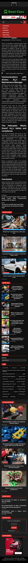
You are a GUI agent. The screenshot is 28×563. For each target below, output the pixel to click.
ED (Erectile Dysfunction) (8, 374)
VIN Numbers (21, 394)
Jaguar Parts (22, 376)
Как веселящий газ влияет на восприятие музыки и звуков (5, 289)
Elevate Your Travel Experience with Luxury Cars (14, 222)
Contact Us (6, 558)
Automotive (6, 25)
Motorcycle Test (21, 386)
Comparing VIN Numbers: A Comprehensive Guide (5, 340)
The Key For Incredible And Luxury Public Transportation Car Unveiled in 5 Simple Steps (13, 205)
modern (23, 384)
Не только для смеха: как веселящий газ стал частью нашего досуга (5, 323)
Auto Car (5, 28)
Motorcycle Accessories (8, 386)
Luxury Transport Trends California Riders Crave (14, 266)
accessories (5, 367)
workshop (12, 396)
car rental (22, 367)
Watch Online (24, 22)
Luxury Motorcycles (20, 379)
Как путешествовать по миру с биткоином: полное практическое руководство (5, 297)
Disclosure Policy (14, 558)
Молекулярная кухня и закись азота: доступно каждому (5, 306)
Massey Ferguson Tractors (9, 384)
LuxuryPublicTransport (8, 381)
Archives (4, 358)
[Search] (21, 22)
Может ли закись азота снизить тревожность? (5, 314)
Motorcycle (6, 32)
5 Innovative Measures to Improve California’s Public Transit (14, 244)
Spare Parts (6, 34)
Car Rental (5, 30)
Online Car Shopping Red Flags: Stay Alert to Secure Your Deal (5, 348)
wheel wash (5, 396)
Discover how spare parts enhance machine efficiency (13, 371)
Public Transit (21, 389)
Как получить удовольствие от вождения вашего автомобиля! (5, 331)
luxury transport (21, 381)
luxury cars (5, 379)
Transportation (7, 37)
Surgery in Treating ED (19, 391)
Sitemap (22, 558)
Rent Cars (17, 531)
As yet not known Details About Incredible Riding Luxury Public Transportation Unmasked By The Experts (14, 197)
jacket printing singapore (8, 376)
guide (23, 374)
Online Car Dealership (8, 389)
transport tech (6, 394)
